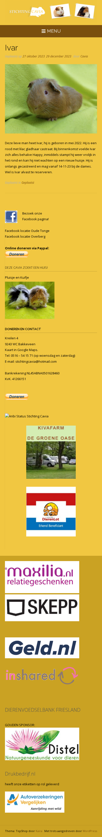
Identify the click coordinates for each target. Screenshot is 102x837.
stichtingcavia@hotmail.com (36, 361)
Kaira (39, 831)
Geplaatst (28, 182)
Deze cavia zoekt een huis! (26, 267)
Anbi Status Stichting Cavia (29, 416)
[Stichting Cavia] (51, 11)
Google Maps (27, 350)
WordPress (90, 831)
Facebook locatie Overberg (25, 236)
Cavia (84, 56)
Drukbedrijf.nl (20, 773)
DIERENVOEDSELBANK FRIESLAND (42, 709)
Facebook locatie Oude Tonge (27, 230)
